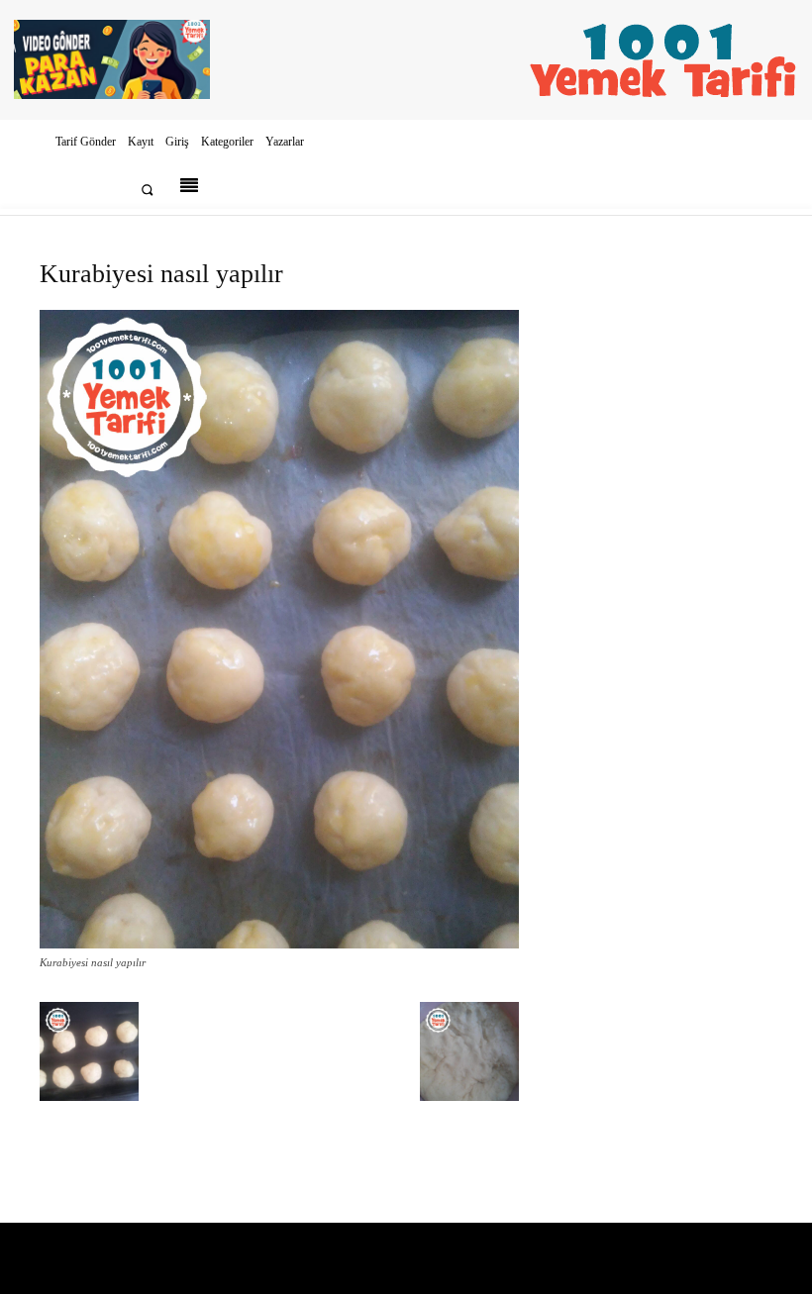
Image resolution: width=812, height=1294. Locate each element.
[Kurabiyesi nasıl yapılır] (279, 944)
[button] (147, 189)
